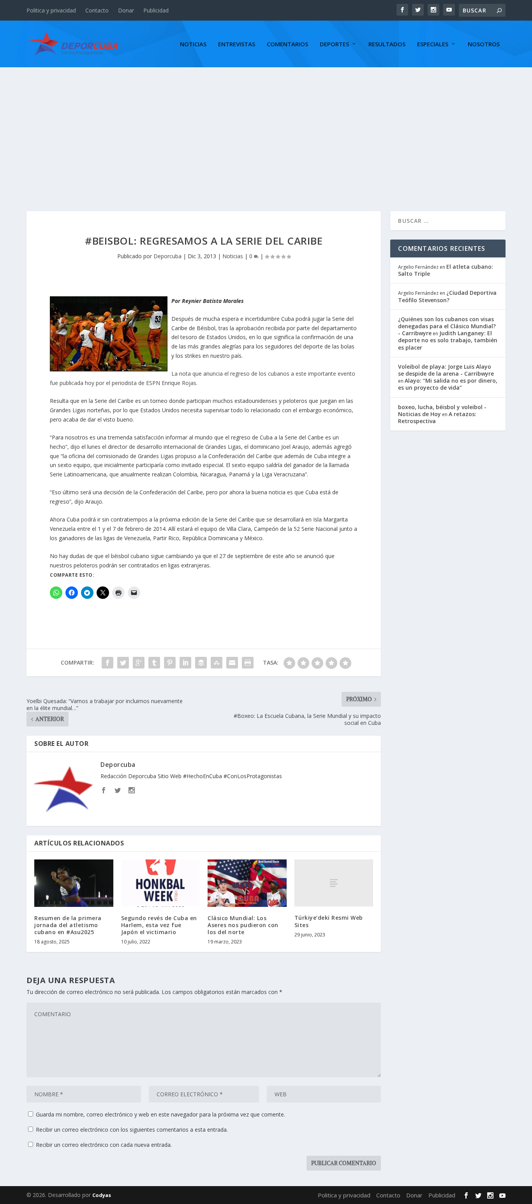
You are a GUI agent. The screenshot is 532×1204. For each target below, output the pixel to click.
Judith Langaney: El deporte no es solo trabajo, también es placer (447, 340)
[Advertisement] (266, 125)
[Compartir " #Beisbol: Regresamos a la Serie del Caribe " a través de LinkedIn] (185, 662)
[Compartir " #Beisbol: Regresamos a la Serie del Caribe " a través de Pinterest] (170, 662)
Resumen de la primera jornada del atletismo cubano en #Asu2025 (68, 925)
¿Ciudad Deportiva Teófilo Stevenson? (447, 296)
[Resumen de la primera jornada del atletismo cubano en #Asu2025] (73, 883)
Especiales (432, 44)
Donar (126, 10)
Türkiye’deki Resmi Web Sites (328, 921)
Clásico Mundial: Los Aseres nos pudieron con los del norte (243, 925)
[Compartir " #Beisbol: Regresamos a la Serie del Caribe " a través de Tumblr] (154, 662)
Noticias (193, 44)
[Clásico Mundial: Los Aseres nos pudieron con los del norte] (247, 883)
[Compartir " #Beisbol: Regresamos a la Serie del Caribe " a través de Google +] (138, 662)
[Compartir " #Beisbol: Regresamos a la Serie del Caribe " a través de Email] (232, 662)
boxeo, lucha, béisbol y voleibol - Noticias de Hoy (442, 410)
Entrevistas (236, 44)
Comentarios (287, 44)
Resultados (386, 44)
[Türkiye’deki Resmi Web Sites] (333, 882)
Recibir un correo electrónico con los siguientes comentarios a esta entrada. (132, 1129)
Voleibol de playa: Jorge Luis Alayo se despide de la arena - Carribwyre (446, 370)
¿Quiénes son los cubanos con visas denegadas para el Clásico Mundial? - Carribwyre (447, 326)
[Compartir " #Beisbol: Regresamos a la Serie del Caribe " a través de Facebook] (107, 662)
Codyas (101, 1195)
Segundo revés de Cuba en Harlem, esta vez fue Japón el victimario (159, 925)
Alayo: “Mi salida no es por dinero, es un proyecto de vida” (447, 384)
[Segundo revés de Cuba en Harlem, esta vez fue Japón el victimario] (160, 883)
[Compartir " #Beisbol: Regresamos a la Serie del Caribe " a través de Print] (247, 662)
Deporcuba (167, 256)
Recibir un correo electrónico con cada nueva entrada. (104, 1144)
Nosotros (484, 44)
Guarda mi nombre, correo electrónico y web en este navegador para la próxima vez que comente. (160, 1114)
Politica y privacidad (51, 10)
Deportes (334, 44)
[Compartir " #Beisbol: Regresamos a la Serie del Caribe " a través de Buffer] (201, 662)
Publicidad (156, 10)
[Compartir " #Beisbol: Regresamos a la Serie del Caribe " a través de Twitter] (123, 662)
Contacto (97, 10)
